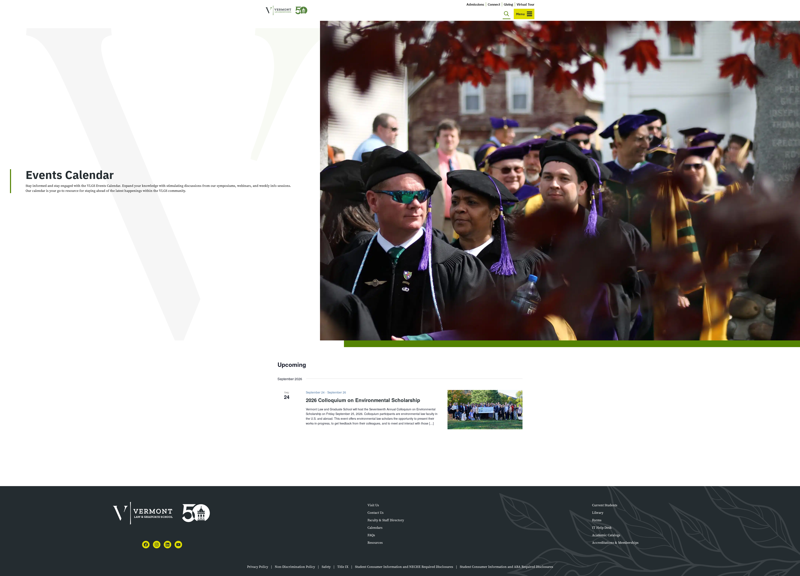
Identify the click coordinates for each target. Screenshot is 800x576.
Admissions (475, 4)
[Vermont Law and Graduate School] (286, 10)
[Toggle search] (506, 14)
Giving (508, 4)
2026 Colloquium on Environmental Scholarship (363, 399)
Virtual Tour (525, 4)
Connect (494, 4)
